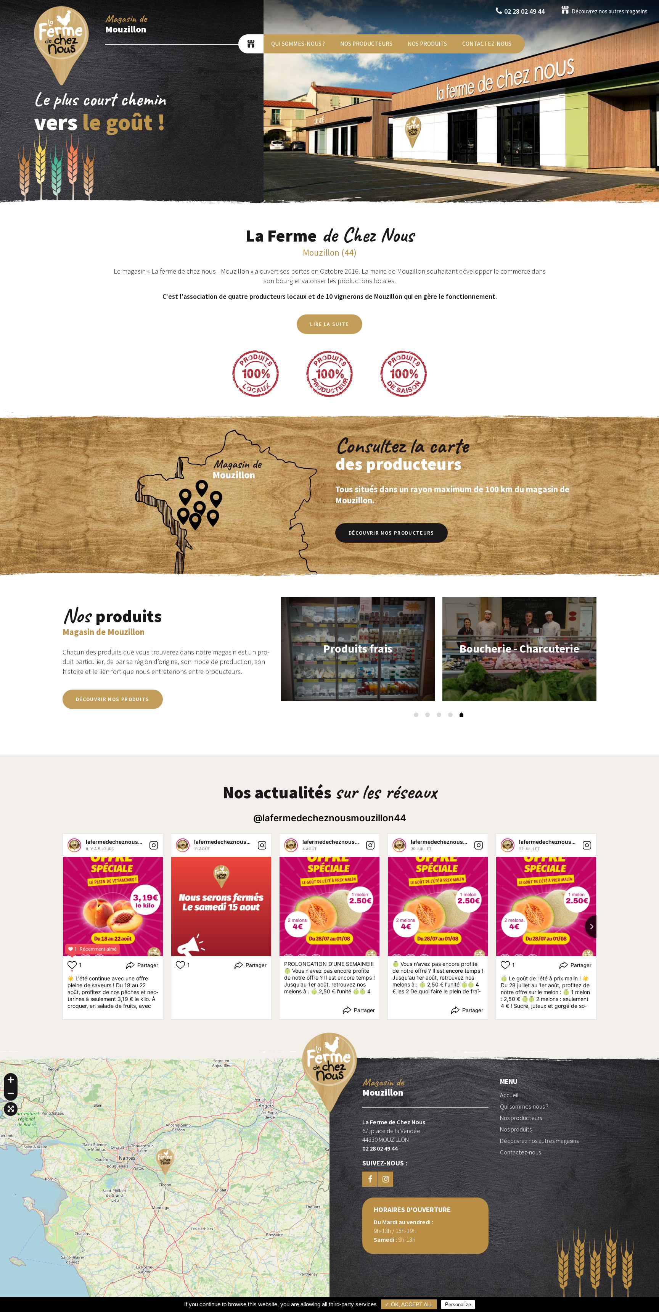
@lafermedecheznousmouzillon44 (329, 818)
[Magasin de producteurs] (251, 43)
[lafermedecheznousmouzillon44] (74, 845)
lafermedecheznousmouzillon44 (128, 841)
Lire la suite (329, 324)
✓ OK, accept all (409, 1304)
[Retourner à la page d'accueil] (61, 85)
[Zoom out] (11, 1094)
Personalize (458, 1304)
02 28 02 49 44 (524, 11)
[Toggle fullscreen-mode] (11, 1109)
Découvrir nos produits (112, 699)
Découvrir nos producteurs (391, 533)
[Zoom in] (11, 1080)
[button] (416, 714)
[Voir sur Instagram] (153, 845)
